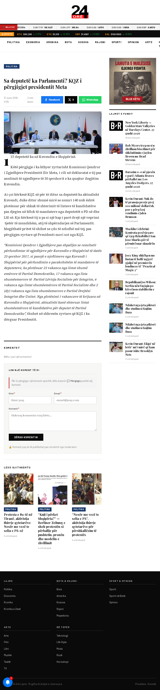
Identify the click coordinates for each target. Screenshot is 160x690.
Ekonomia (33, 42)
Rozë (59, 655)
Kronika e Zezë (12, 608)
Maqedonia (63, 615)
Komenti (14, 408)
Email (57, 393)
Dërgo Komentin (26, 437)
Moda (60, 648)
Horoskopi (62, 661)
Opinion (133, 42)
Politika (13, 42)
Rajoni (100, 42)
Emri (12, 393)
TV (5, 668)
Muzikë (8, 655)
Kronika (52, 42)
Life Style (62, 642)
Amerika (61, 595)
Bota (68, 42)
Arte (149, 42)
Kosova (83, 42)
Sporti (117, 42)
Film (6, 642)
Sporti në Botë (117, 595)
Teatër (7, 661)
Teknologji (62, 635)
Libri (6, 648)
